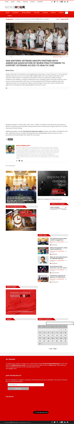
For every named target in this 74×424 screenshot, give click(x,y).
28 (57, 341)
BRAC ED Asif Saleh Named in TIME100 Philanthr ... (58, 257)
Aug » (55, 348)
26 (48, 341)
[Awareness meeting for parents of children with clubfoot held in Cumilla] (21, 187)
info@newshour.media (18, 365)
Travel (9, 15)
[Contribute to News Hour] (21, 314)
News (7, 12)
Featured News (55, 272)
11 (44, 335)
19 (48, 338)
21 (57, 338)
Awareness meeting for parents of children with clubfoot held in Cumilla (19, 200)
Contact (32, 1)
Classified (40, 1)
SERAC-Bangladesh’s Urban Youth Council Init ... (58, 248)
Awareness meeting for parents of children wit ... (58, 276)
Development (26, 12)
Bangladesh (54, 245)
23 (65, 338)
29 (61, 341)
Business (16, 12)
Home (6, 1)
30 (65, 341)
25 (44, 341)
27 (52, 341)
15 (61, 335)
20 (52, 338)
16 (65, 335)
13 (52, 335)
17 (40, 338)
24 (40, 341)
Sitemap (25, 1)
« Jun (50, 348)
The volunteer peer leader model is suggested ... (58, 239)
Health (53, 12)
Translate (63, 209)
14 (57, 335)
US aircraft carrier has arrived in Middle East (29, 19)
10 (40, 335)
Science (45, 12)
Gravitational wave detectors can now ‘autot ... (59, 267)
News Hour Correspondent (57, 242)
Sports (61, 12)
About (12, 1)
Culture (36, 12)
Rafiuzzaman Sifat (57, 57)
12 (48, 335)
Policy (18, 1)
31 (40, 344)
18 (44, 338)
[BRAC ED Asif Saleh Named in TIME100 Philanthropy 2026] (43, 263)
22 (61, 338)
